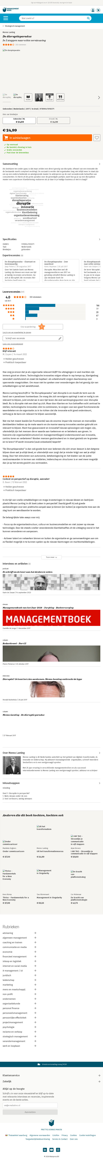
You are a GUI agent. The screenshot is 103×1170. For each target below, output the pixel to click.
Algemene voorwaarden (40, 1135)
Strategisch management (15, 26)
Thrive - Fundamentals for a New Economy (16, 898)
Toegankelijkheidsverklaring (37, 1139)
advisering (8, 933)
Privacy (65, 1135)
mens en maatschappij (14, 989)
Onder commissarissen (13, 851)
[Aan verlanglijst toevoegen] (96, 137)
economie (7, 952)
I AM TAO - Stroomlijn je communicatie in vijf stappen (84, 852)
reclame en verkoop (12, 1032)
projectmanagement (13, 1022)
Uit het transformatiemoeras (50, 851)
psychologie (8, 1027)
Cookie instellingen (87, 1135)
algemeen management (15, 938)
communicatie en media (15, 947)
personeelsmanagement (15, 1013)
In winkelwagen (20, 138)
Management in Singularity (49, 897)
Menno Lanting (9, 32)
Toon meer (50, 557)
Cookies (73, 1135)
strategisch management (15, 1036)
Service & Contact (59, 1139)
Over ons (74, 1139)
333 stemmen (20, 45)
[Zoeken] (88, 18)
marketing (8, 985)
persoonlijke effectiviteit (14, 1017)
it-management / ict (13, 970)
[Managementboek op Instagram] (58, 1150)
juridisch (7, 975)
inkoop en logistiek (12, 961)
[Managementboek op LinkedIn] (45, 1150)
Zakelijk (7, 1081)
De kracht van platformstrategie (79, 898)
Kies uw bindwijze (10, 114)
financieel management (15, 956)
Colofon (55, 1135)
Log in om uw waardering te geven (17, 332)
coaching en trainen (12, 942)
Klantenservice (11, 1075)
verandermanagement (14, 1041)
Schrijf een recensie (15, 338)
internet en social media (15, 966)
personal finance (11, 1008)
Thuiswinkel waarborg (18, 1135)
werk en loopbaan (11, 1046)
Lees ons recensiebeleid (13, 344)
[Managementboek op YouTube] (51, 1150)
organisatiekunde (11, 1003)
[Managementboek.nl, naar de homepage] (11, 11)
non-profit (8, 994)
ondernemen (9, 999)
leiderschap (8, 980)
